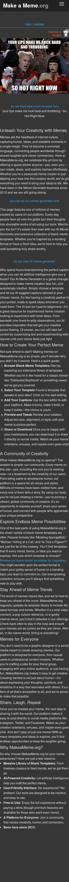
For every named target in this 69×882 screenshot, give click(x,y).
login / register (34, 24)
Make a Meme (25, 5)
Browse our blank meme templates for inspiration (33, 560)
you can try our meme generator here (34, 201)
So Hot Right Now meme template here (34, 106)
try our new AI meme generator (34, 261)
